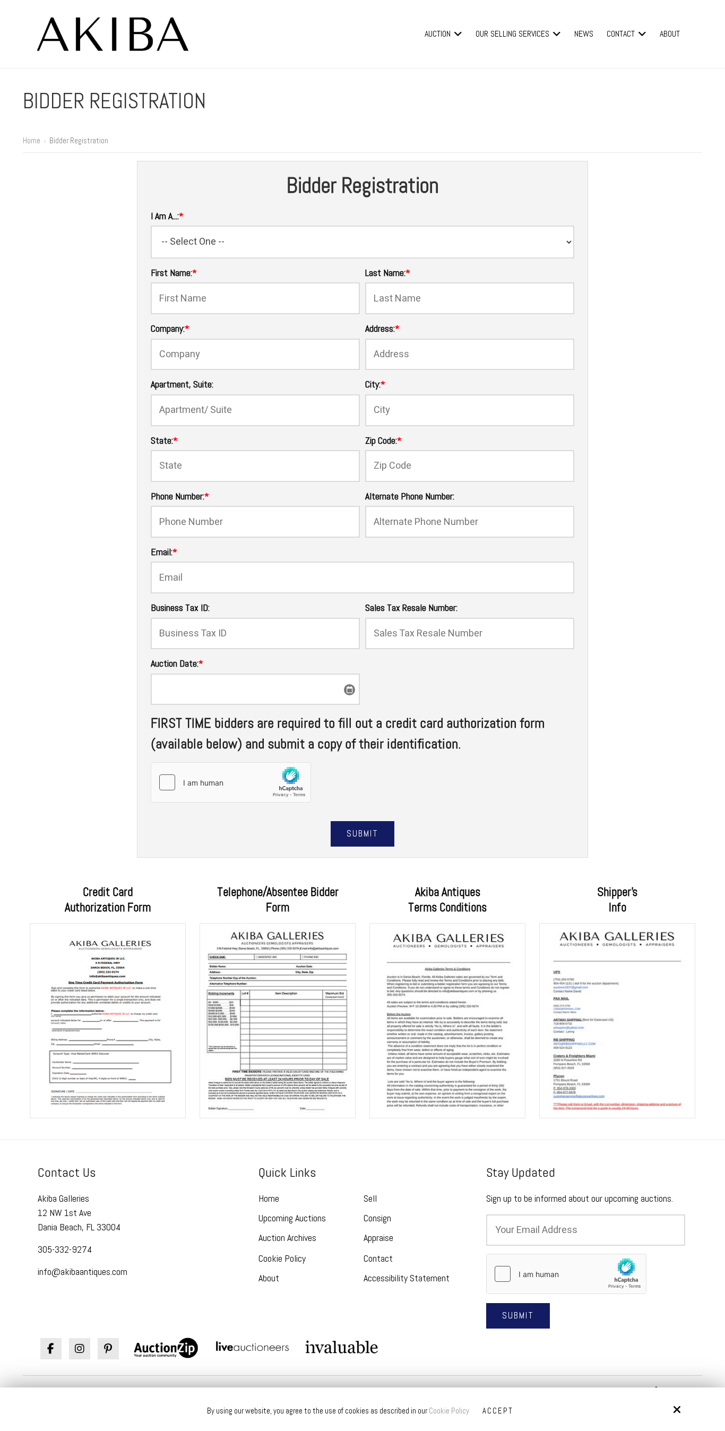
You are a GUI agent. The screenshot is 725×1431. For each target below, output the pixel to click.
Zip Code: (383, 440)
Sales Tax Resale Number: (411, 607)
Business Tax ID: (180, 607)
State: (164, 440)
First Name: (174, 272)
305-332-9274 (65, 1249)
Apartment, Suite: (182, 384)
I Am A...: (167, 216)
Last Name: (387, 272)
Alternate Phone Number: (409, 496)
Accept (497, 1411)
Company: (170, 328)
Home (31, 140)
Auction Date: (177, 663)
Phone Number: (180, 496)
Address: (382, 328)
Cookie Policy (449, 1411)
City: (375, 384)
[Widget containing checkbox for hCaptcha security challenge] (231, 782)
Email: (164, 552)
